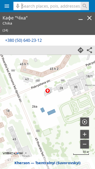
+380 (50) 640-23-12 (23, 40)
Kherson (22, 162)
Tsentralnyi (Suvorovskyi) (58, 162)
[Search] (85, 6)
